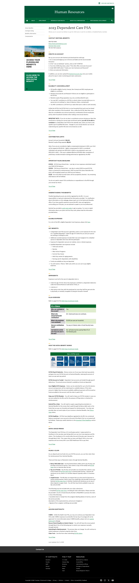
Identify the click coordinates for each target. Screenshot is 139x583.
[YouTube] (113, 580)
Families (48, 568)
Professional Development (98, 20)
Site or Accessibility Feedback (79, 580)
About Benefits (29, 28)
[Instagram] (105, 580)
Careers (78, 568)
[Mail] (113, 8)
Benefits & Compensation (77, 20)
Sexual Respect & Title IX (82, 570)
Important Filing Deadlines (83, 420)
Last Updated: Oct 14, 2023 (56, 542)
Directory (64, 564)
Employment (42, 20)
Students (48, 560)
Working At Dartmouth (58, 20)
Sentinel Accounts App (75, 74)
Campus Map (65, 562)
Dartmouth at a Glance (82, 560)
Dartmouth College (37, 3)
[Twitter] (109, 580)
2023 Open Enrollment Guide (70, 301)
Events (64, 566)
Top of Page (52, 80)
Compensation (29, 36)
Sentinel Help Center (54, 46)
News (63, 568)
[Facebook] (101, 580)
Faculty (48, 562)
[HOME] (27, 20)
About (33, 20)
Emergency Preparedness (82, 566)
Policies (61, 580)
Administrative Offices (82, 564)
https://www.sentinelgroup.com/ (58, 44)
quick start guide (67, 208)
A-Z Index (64, 560)
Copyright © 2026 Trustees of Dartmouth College (38, 580)
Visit (63, 570)
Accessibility (79, 562)
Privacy (55, 580)
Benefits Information (30, 33)
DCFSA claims (78, 533)
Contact (67, 580)
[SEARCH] (111, 20)
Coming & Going (29, 31)
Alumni (47, 566)
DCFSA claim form (66, 471)
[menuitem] (113, 8)
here (89, 222)
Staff (47, 564)
